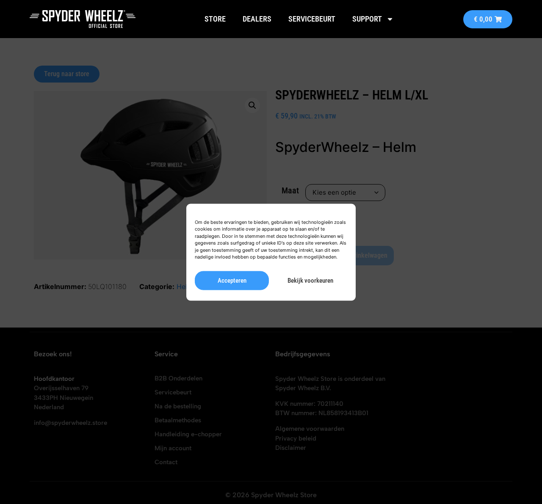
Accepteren (232, 280)
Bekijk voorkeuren (310, 280)
